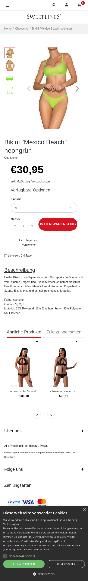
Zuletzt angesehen (63, 332)
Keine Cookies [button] (66, 564)
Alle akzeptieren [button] (24, 564)
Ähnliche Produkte (24, 332)
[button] (44, 574)
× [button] (84, 510)
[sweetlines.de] (44, 17)
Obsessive (11, 157)
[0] (79, 5)
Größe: (16, 199)
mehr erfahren (42, 549)
